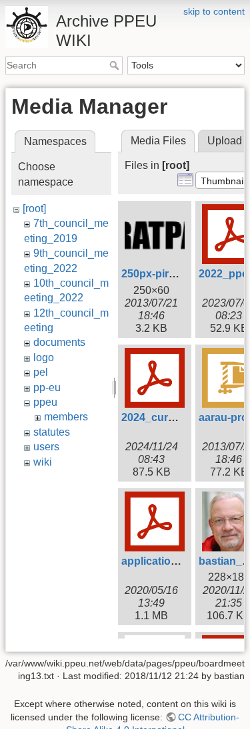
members (66, 416)
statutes (51, 432)
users (46, 446)
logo (43, 357)
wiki (42, 462)
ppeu (45, 402)
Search (115, 65)
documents (59, 342)
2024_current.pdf (164, 417)
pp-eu (47, 387)
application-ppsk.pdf (173, 561)
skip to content (214, 11)
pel (40, 372)
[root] (34, 208)
